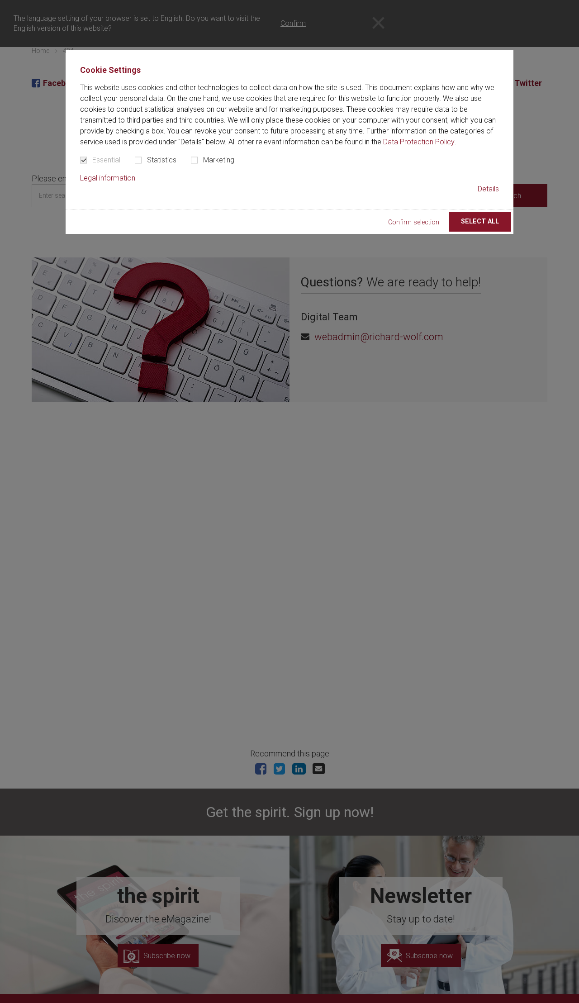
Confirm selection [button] (413, 222)
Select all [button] (480, 221)
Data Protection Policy (419, 142)
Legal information (107, 178)
